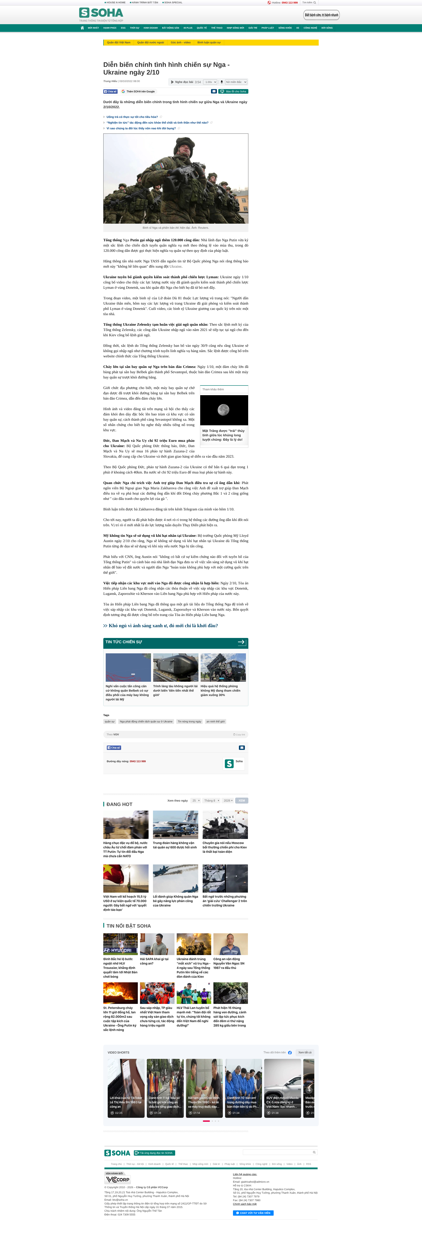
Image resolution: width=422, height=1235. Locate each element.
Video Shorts (118, 1052)
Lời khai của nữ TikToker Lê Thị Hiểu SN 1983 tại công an (126, 1102)
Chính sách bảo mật (244, 1204)
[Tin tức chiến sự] (242, 643)
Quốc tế (202, 28)
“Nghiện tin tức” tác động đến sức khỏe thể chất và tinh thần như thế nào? (158, 122)
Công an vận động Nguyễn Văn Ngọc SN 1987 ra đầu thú (228, 963)
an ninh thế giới (216, 721)
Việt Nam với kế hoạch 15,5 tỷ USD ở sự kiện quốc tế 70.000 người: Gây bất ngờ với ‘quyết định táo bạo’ (125, 903)
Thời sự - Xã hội (135, 1164)
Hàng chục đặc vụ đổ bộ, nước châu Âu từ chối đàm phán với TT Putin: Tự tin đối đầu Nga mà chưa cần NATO (125, 849)
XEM (242, 800)
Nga (126, 240)
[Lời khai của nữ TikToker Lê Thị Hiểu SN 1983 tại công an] (126, 1088)
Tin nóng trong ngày (189, 721)
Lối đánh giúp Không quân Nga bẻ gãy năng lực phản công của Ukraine (175, 901)
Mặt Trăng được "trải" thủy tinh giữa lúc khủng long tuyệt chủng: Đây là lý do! (223, 435)
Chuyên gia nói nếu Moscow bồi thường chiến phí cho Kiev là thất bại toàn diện (225, 847)
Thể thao (216, 28)
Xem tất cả (304, 1052)
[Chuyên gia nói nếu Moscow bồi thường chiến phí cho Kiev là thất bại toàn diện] (225, 825)
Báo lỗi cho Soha (236, 91)
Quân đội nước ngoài (150, 42)
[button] (206, 1121)
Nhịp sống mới (235, 28)
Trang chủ (116, 1164)
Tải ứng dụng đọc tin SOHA (156, 1153)
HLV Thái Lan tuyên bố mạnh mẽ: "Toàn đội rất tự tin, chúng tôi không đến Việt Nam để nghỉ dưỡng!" (194, 1016)
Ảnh (299, 1164)
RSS (308, 1164)
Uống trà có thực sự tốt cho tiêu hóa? (133, 117)
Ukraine (175, 266)
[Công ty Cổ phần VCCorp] (157, 1177)
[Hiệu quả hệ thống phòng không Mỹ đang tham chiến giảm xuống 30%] (223, 667)
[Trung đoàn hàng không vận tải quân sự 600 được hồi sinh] (175, 825)
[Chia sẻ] (110, 91)
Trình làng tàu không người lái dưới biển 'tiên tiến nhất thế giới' (175, 690)
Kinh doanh (151, 28)
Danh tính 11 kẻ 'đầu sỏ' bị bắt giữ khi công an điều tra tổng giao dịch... (165, 1102)
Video (289, 1164)
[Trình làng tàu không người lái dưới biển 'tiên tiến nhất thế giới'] (175, 667)
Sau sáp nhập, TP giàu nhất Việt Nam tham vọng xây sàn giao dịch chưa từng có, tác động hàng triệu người (157, 1016)
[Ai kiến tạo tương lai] (320, 14)
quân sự (110, 721)
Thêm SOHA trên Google (141, 91)
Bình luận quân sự (208, 42)
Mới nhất (93, 28)
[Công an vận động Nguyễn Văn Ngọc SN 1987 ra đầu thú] (230, 944)
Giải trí (252, 28)
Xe (297, 28)
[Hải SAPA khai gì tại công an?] (157, 944)
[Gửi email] (214, 91)
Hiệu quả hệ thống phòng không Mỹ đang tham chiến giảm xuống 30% (220, 690)
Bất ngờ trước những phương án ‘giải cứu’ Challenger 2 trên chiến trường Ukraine (225, 901)
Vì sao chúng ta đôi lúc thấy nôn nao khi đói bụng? (142, 128)
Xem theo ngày (177, 800)
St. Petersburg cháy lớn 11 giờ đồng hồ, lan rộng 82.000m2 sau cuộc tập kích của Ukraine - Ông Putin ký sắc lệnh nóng (119, 1019)
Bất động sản (170, 28)
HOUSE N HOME (116, 2)
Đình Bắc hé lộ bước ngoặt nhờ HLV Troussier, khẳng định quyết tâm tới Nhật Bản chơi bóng (120, 968)
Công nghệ (310, 28)
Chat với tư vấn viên (255, 1213)
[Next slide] (309, 1090)
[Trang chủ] (101, 14)
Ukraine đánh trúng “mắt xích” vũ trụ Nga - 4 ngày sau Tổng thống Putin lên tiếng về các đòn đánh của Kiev (194, 968)
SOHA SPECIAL (173, 2)
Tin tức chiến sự (124, 642)
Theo (176, 734)
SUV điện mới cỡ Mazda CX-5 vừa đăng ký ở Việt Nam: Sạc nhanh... (282, 1102)
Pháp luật (268, 28)
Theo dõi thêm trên (275, 1052)
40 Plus (188, 28)
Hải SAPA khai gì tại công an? (154, 961)
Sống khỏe (285, 28)
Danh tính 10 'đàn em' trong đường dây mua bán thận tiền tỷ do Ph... (243, 1102)
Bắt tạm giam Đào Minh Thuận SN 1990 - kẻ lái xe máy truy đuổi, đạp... (203, 1102)
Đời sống (327, 28)
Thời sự (134, 28)
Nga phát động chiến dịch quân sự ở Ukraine (146, 721)
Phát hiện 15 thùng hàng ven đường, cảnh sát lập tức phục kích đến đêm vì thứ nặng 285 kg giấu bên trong (229, 1016)
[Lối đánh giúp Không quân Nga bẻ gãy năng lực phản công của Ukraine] (175, 878)
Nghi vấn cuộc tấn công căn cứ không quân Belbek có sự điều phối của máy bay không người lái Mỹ (127, 692)
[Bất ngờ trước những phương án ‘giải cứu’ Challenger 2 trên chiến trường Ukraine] (225, 878)
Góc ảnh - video (181, 42)
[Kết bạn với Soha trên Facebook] (229, 763)
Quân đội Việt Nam (118, 42)
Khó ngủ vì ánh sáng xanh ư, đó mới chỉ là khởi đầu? (163, 625)
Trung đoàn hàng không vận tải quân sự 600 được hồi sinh (175, 845)
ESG (123, 28)
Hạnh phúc (109, 28)
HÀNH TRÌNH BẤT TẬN (145, 2)
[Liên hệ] (242, 747)
